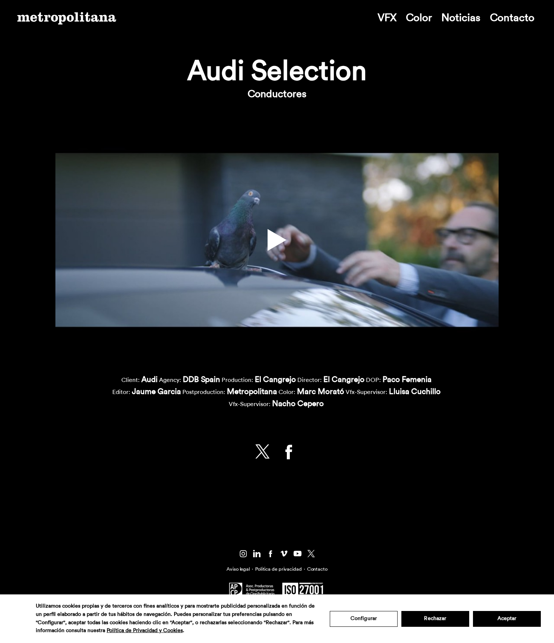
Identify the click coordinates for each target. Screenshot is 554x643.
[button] (277, 240)
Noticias (461, 17)
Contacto (512, 17)
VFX (387, 17)
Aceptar (507, 618)
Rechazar (435, 618)
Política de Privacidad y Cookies (145, 630)
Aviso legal (238, 569)
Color (419, 17)
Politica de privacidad (278, 569)
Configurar (363, 618)
